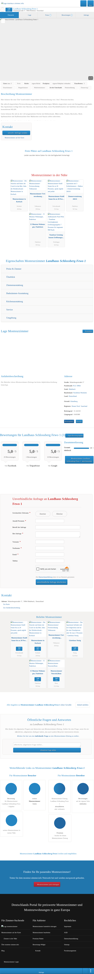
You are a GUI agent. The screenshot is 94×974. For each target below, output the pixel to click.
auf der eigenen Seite (83, 801)
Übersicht (10, 15)
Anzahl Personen (18, 521)
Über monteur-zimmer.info (10, 945)
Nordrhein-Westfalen (80, 393)
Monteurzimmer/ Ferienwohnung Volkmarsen (38, 195)
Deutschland (73, 396)
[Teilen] (85, 971)
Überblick (10, 277)
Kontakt (79, 421)
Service (9, 309)
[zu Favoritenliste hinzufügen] (3, 21)
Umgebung (11, 318)
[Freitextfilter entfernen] (83, 3)
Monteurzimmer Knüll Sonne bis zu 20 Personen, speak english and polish (56, 198)
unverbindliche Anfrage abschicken (51, 582)
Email (14, 554)
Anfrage (86, 15)
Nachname (16, 548)
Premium (89, 177)
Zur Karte (6, 604)
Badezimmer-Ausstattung (17, 293)
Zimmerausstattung (14, 285)
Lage (29, 15)
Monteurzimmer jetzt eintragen (48, 884)
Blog (2, 951)
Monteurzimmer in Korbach (19, 200)
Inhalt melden (82, 705)
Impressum (67, 926)
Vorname (15, 542)
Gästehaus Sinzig (75, 640)
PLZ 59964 (77, 386)
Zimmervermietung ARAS (75, 197)
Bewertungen (66, 15)
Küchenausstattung (14, 301)
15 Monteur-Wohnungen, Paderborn (37, 225)
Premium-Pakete (38, 939)
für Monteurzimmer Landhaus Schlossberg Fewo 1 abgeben (11, 802)
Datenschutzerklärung (46, 577)
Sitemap (66, 945)
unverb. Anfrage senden (17, 133)
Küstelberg (73, 401)
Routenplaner (88, 331)
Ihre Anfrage (17, 534)
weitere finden (34, 801)
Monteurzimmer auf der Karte (14, 138)
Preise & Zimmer (13, 269)
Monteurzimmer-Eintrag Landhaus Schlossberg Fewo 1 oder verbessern (59, 804)
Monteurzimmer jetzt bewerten (79, 460)
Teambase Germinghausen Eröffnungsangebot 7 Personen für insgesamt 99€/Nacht (56, 236)
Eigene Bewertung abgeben (75, 435)
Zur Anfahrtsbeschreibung (11, 608)
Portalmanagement (70, 951)
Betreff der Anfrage (19, 527)
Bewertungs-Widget (39, 945)
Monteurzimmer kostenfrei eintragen (44, 926)
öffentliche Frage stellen (48, 750)
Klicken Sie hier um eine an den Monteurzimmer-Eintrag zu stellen (48, 736)
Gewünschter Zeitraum (20, 513)
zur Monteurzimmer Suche (2, 10)
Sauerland (84, 406)
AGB (65, 932)
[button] (47, 49)
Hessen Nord (76, 406)
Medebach (72, 389)
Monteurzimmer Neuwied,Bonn (56, 672)
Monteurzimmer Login (11, 962)
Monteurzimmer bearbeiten (41, 932)
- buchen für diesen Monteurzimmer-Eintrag (60, 835)
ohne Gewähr (66, 705)
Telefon (15, 561)
